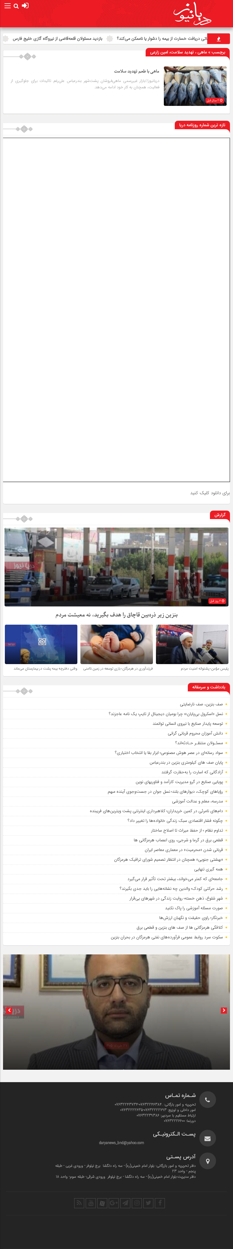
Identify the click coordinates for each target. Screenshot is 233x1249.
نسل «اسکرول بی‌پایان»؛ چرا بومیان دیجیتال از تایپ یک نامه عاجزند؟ (166, 714)
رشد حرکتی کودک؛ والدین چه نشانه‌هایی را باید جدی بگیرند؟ (171, 888)
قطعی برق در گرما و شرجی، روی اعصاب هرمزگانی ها (178, 840)
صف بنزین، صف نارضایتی (201, 704)
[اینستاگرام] (137, 1203)
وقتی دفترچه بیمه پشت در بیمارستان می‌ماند (45, 669)
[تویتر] (148, 1203)
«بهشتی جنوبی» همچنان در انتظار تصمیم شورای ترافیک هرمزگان (168, 859)
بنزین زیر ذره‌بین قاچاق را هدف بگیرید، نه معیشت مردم (117, 615)
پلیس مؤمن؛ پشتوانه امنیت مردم (204, 669)
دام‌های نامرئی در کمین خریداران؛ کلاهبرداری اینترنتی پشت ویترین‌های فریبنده (156, 811)
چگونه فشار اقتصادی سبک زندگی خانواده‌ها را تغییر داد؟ (175, 820)
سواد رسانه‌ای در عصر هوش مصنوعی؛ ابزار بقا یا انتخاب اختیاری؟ (169, 752)
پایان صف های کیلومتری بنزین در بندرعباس (186, 762)
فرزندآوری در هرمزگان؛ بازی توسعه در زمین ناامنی (118, 669)
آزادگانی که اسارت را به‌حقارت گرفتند (192, 772)
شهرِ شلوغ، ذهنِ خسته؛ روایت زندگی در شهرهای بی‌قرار (176, 898)
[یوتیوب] (91, 1203)
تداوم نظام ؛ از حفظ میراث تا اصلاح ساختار (187, 830)
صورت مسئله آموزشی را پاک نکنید (194, 908)
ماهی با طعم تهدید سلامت (136, 71)
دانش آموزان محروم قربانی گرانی (195, 733)
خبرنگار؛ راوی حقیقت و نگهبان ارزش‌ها (191, 917)
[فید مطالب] (79, 1203)
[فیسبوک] (160, 1203)
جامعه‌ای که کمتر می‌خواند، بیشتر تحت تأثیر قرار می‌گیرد (175, 879)
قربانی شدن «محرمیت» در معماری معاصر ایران (184, 849)
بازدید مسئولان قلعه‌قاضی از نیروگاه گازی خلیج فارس (105, 38)
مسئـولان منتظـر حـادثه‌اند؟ (199, 743)
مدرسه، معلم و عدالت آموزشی (197, 801)
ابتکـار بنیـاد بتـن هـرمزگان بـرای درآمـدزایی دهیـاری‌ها (116, 1062)
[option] (116, 1012)
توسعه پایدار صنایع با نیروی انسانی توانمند (188, 723)
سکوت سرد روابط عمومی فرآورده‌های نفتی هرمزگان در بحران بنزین (167, 937)
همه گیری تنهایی (208, 869)
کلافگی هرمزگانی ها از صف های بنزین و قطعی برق (180, 927)
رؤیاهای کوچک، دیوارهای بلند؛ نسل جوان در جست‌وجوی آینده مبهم (165, 791)
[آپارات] (102, 1203)
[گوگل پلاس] (114, 1203)
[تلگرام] (125, 1203)
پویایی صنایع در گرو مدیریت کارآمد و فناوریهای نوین (179, 781)
